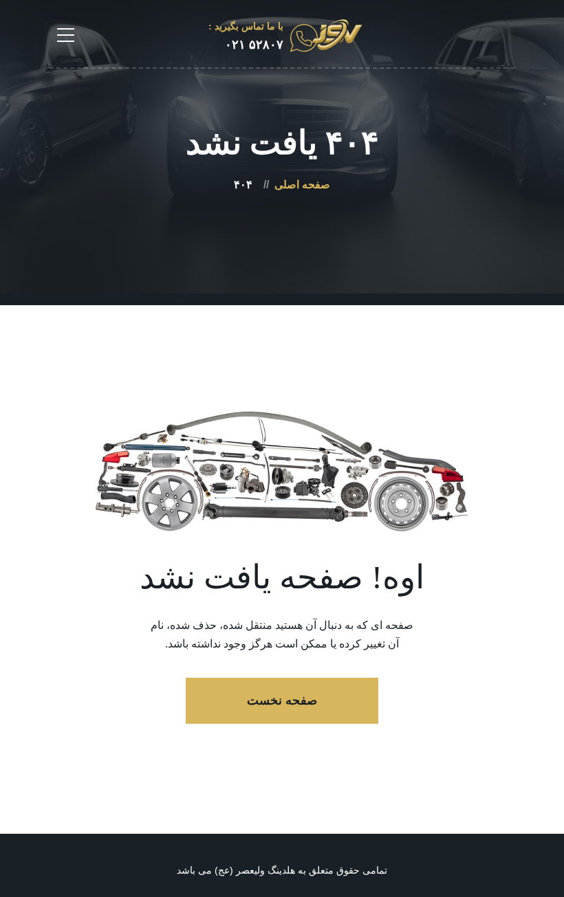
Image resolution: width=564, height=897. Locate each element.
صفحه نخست (282, 700)
